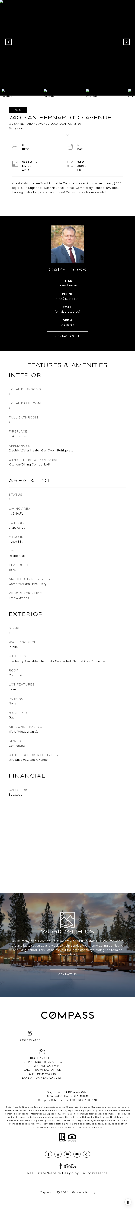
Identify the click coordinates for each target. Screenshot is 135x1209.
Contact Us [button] (67, 974)
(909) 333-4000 (29, 1040)
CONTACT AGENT (67, 336)
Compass (96, 1107)
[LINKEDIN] (67, 1154)
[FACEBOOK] (48, 1154)
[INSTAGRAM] (58, 1154)
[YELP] (86, 1154)
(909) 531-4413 (67, 298)
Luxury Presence (94, 1173)
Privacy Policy (83, 1192)
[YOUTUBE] (77, 1154)
